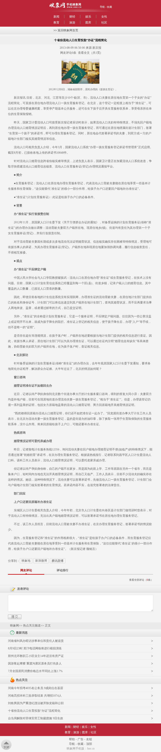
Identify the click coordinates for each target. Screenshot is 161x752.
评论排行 (62, 570)
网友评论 (26, 570)
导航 (102, 6)
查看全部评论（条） (141, 579)
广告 (80, 739)
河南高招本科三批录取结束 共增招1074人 (35, 695)
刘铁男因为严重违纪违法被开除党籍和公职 (36, 703)
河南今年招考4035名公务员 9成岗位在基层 (35, 688)
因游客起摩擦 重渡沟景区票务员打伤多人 (35, 663)
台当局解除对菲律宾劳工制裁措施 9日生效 (35, 718)
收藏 (109, 6)
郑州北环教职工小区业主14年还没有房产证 (36, 656)
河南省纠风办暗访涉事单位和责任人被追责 (36, 640)
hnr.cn (91, 748)
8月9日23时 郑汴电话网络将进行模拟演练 (35, 648)
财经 (72, 16)
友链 (89, 739)
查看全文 (84, 52)
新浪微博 (41, 560)
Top (6, 747)
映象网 (14, 625)
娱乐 (88, 16)
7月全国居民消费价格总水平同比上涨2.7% (35, 671)
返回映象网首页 (68, 30)
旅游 (72, 22)
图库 (88, 22)
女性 (104, 16)
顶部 (89, 743)
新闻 (56, 16)
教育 (56, 22)
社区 (104, 22)
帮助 (72, 739)
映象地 (26, 560)
